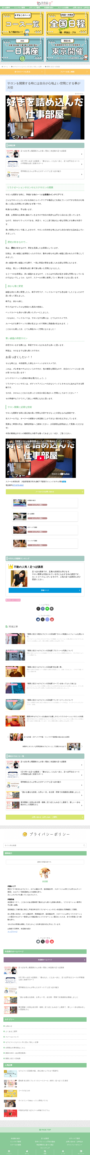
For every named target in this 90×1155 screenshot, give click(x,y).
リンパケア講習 (15, 1141)
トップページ (12, 931)
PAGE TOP (46, 1130)
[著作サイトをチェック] (38, 941)
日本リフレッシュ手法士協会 (45, 1141)
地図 (64, 481)
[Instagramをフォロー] (47, 941)
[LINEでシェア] (47, 609)
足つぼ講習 (45, 1138)
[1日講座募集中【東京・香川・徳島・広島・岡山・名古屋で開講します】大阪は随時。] (22, 50)
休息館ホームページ (45, 960)
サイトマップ (45, 1148)
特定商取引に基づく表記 (45, 1145)
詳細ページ (45, 590)
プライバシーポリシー (74, 1145)
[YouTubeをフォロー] (52, 941)
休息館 (45, 881)
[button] (52, 609)
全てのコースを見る (22, 72)
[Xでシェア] (38, 609)
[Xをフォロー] (43, 941)
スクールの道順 (15, 1145)
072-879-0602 (18, 485)
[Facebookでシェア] (43, 609)
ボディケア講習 (74, 1138)
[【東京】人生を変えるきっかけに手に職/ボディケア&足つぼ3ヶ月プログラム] (67, 50)
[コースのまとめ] (22, 24)
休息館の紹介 (15, 1138)
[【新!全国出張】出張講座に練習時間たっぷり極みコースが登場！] (67, 24)
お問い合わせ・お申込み (74, 1141)
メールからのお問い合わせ (45, 492)
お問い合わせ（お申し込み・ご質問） (45, 817)
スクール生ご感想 (67, 72)
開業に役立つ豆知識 (14, 600)
